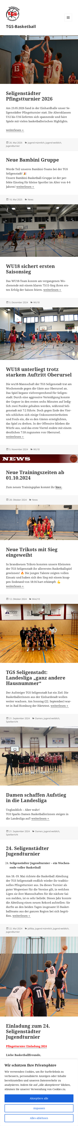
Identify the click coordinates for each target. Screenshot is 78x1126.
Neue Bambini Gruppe (32, 159)
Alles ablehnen (39, 1118)
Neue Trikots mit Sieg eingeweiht (32, 552)
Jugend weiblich (53, 142)
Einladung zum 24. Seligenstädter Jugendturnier (28, 1031)
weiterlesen (15, 130)
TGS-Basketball (21, 26)
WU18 (36, 302)
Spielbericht (12, 721)
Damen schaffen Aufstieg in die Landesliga (36, 798)
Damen (39, 718)
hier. (59, 487)
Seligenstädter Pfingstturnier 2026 (29, 96)
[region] (39, 1092)
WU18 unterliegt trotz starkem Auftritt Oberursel (39, 372)
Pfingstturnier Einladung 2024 (26, 1046)
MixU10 (36, 599)
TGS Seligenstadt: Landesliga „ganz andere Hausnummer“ (35, 677)
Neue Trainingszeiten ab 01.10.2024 (35, 475)
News (30, 199)
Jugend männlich (36, 142)
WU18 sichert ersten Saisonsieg (30, 269)
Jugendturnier (13, 145)
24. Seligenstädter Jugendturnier (27, 851)
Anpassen (39, 1108)
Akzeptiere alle (39, 1098)
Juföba (31, 928)
